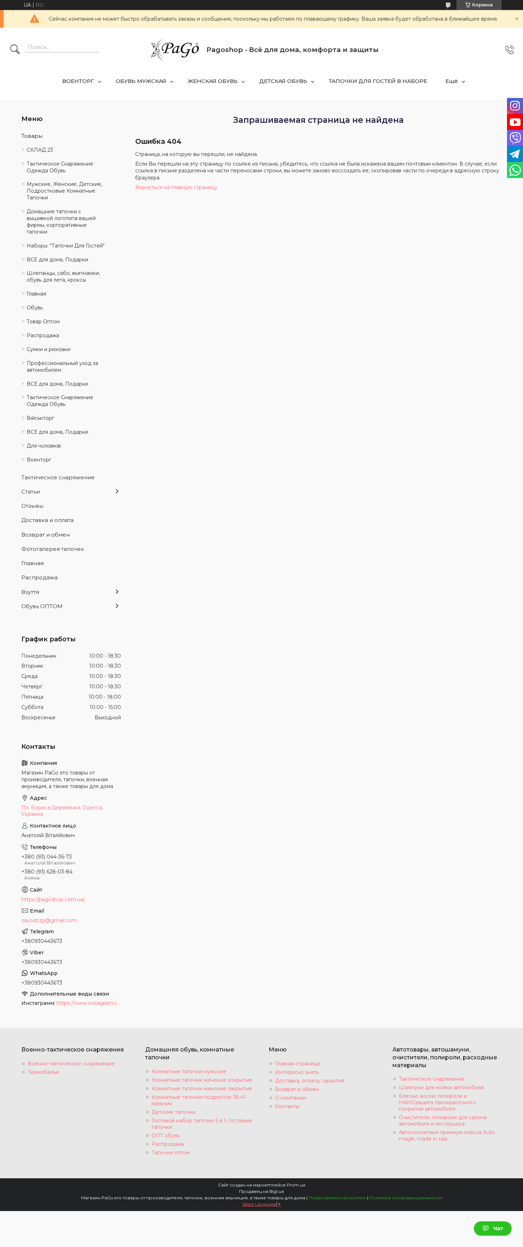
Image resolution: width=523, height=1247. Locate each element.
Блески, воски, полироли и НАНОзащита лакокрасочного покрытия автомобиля (437, 1102)
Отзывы (32, 505)
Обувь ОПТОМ (42, 606)
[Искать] (15, 50)
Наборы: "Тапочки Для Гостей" (66, 245)
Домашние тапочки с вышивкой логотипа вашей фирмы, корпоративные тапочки (61, 221)
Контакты (287, 1106)
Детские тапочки (174, 1112)
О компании (290, 1098)
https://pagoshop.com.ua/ (53, 899)
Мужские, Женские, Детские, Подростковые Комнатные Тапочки (64, 191)
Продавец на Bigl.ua (261, 1191)
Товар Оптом (43, 321)
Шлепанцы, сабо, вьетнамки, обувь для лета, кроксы (63, 276)
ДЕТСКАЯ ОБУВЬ (283, 81)
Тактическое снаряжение (58, 477)
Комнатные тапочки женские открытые (202, 1080)
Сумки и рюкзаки (48, 349)
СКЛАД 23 (40, 150)
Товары (32, 135)
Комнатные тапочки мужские (189, 1071)
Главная (36, 294)
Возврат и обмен (45, 534)
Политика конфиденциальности (405, 1197)
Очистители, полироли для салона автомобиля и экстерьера (443, 1120)
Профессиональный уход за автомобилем (62, 366)
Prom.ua (296, 1185)
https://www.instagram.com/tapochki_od (89, 1003)
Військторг (40, 418)
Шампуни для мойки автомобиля (441, 1087)
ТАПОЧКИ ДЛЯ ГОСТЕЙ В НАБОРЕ (378, 81)
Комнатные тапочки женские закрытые (202, 1088)
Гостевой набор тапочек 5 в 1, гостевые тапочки (202, 1123)
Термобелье (43, 1072)
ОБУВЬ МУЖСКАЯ (141, 81)
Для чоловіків (44, 446)
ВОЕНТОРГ (78, 81)
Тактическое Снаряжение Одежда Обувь (60, 167)
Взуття (30, 592)
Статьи (30, 491)
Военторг (39, 459)
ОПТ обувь (166, 1135)
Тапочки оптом (171, 1152)
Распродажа (43, 335)
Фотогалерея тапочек (52, 549)
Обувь (35, 307)
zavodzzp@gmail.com (49, 920)
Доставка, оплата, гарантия (309, 1081)
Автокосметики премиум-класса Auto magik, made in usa (447, 1135)
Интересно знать (297, 1072)
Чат (498, 1228)
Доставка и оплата (47, 520)
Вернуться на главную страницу (176, 187)
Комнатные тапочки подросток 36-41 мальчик (199, 1100)
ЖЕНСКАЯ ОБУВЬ (213, 81)
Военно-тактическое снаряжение (71, 1063)
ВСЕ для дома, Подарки (57, 259)
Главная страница (297, 1063)
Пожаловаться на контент (337, 1197)
